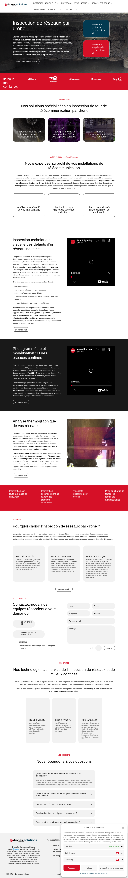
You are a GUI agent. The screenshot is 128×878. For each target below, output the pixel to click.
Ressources (69, 9)
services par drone (101, 3)
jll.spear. (16, 849)
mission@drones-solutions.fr (29, 633)
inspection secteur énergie (74, 3)
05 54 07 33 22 (26, 623)
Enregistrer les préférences (111, 868)
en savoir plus (21, 330)
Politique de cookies (87, 873)
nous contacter (64, 589)
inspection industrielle (44, 3)
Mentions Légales (101, 873)
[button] (123, 827)
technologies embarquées (45, 9)
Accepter (71, 868)
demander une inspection (26, 61)
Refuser (89, 868)
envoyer (109, 648)
